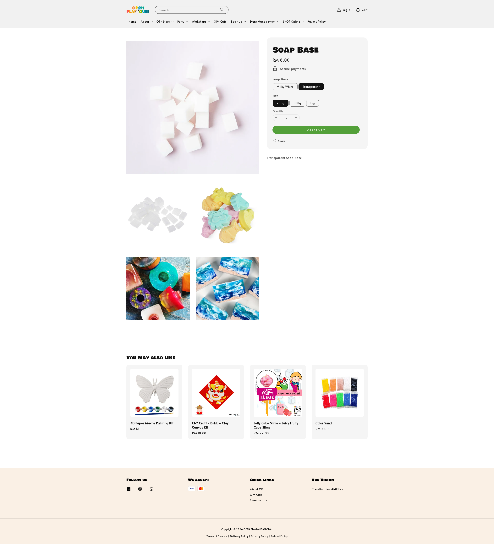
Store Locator (258, 500)
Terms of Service (216, 536)
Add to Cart (316, 129)
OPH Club (256, 494)
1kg (312, 103)
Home (132, 21)
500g (297, 103)
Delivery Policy (239, 536)
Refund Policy (279, 536)
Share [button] (282, 141)
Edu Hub (236, 21)
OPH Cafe (220, 21)
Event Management (263, 21)
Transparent (311, 86)
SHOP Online (291, 21)
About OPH (257, 489)
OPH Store (163, 21)
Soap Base (280, 79)
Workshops (199, 21)
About (145, 21)
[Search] (222, 9)
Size (275, 95)
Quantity (278, 111)
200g (280, 103)
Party (180, 21)
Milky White (285, 86)
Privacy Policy (316, 21)
